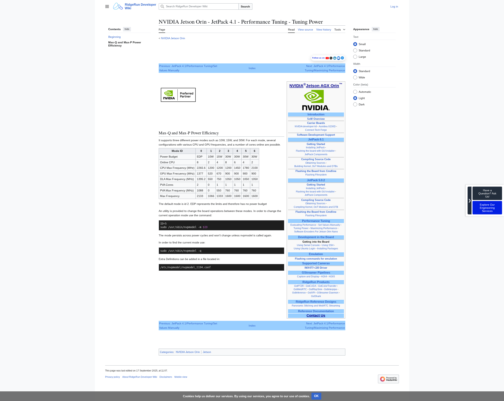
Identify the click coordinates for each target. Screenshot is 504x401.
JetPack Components (316, 154)
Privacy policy (112, 377)
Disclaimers (165, 377)
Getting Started (316, 144)
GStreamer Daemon (327, 292)
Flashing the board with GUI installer (315, 150)
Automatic (365, 91)
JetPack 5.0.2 (316, 180)
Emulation (316, 254)
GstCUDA (311, 286)
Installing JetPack (315, 147)
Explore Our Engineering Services (487, 208)
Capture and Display (308, 276)
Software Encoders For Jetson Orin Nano (316, 231)
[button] (107, 6)
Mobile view (180, 377)
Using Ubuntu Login (305, 248)
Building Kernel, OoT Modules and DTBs (316, 166)
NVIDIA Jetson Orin (173, 38)
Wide (362, 77)
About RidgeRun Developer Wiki (139, 377)
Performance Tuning (316, 221)
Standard (364, 50)
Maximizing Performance (323, 228)
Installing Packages (327, 248)
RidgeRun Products (316, 282)
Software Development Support (316, 134)
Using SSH (328, 245)
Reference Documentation (316, 311)
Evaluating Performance (303, 225)
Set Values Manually (329, 225)
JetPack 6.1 (316, 139)
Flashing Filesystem (316, 174)
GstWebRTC (300, 289)
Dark (362, 104)
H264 (324, 276)
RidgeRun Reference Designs (316, 301)
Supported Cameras (316, 263)
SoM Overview (316, 118)
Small (362, 43)
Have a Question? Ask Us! (487, 193)
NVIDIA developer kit (306, 126)
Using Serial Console (308, 245)
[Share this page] (342, 57)
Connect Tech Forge (316, 130)
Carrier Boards (316, 123)
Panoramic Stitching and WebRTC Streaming (316, 305)
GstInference (299, 292)
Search (245, 6)
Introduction (316, 114)
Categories (166, 352)
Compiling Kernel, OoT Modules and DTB (316, 207)
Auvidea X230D (327, 126)
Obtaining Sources (315, 163)
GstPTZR (299, 286)
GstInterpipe (330, 289)
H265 (332, 276)
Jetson (207, 352)
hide (127, 29)
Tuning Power (301, 228)
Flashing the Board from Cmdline (316, 171)
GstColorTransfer (327, 286)
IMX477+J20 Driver (316, 267)
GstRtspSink (315, 289)
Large (362, 56)
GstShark (316, 296)
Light (362, 97)
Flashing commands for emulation (316, 258)
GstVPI (311, 292)
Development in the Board (316, 237)
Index (252, 68)
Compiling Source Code (316, 159)
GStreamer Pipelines (316, 272)
